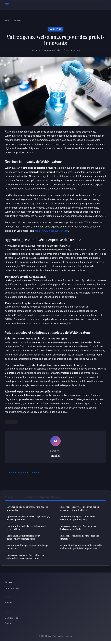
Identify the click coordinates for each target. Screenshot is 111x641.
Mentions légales (13, 618)
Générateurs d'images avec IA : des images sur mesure (28, 547)
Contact (8, 623)
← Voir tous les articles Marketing (22, 472)
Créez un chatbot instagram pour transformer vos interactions (23, 537)
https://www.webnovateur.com (51, 230)
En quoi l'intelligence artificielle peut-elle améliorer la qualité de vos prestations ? (81, 547)
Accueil (6, 21)
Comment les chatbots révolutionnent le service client (27, 527)
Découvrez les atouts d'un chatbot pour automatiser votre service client (26, 556)
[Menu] (103, 5)
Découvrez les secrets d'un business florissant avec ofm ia (78, 527)
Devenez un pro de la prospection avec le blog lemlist (27, 508)
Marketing (17, 21)
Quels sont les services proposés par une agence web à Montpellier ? (80, 508)
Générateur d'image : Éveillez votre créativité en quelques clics (77, 518)
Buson (9, 582)
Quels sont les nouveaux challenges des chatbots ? (79, 537)
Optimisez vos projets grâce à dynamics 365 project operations (28, 518)
